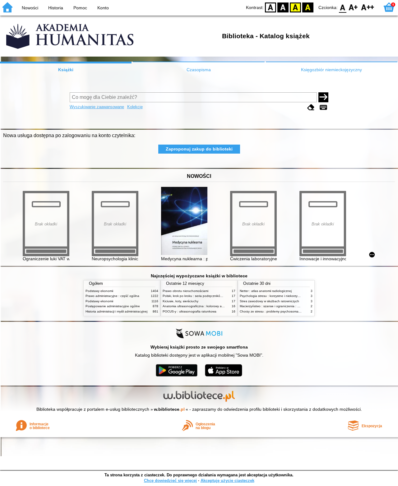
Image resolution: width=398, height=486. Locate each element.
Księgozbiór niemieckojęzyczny (331, 69)
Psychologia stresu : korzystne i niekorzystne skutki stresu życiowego (289, 296)
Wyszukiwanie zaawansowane (97, 106)
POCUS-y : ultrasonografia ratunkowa (189, 311)
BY (307, 7)
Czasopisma (199, 69)
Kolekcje (135, 106)
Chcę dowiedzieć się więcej (170, 480)
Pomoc (80, 7)
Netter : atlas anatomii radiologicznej (266, 291)
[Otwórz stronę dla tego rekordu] (186, 221)
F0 (343, 7)
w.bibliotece (169, 409)
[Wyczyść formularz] (311, 107)
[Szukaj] (323, 97)
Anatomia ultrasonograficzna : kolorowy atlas (195, 306)
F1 (353, 7)
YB (295, 7)
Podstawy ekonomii (99, 291)
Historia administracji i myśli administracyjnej (116, 311)
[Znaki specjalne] (323, 107)
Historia (55, 7)
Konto (103, 7)
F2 (368, 7)
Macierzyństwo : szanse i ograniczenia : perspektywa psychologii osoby (291, 306)
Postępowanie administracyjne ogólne (113, 306)
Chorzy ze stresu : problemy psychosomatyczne (274, 311)
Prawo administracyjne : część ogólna (112, 296)
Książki (65, 69)
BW (283, 7)
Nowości (30, 7)
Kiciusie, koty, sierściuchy (180, 301)
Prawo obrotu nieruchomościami (185, 291)
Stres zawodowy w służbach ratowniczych (269, 301)
